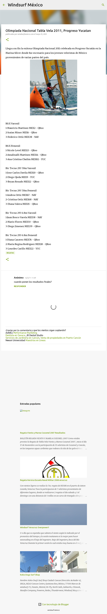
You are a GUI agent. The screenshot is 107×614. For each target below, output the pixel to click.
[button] (7, 40)
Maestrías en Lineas (36, 340)
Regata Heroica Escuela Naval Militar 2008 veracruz (43, 480)
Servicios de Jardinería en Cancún (22, 338)
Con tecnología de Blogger (55, 604)
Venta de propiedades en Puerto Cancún (61, 338)
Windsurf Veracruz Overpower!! (34, 527)
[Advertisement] (53, 374)
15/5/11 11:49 (30, 278)
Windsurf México (25, 4)
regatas (10, 253)
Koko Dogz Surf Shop (30, 575)
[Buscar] (46, 5)
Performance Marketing (25, 332)
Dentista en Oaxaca (15, 335)
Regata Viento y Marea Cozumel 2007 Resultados (42, 433)
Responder (20, 286)
